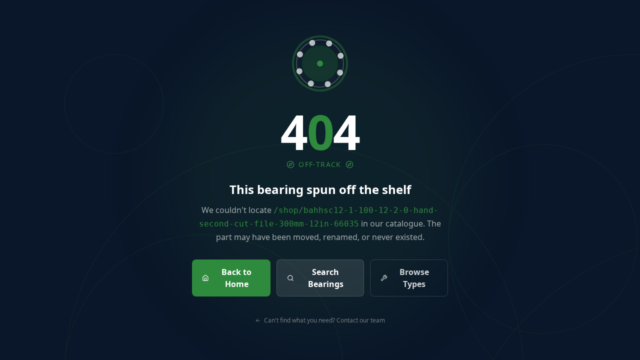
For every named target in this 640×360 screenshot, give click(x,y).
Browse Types (414, 278)
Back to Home (237, 278)
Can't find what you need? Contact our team (324, 320)
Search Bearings (326, 278)
